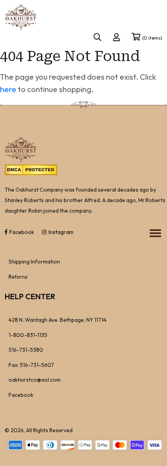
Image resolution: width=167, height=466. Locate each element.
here (8, 89)
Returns (18, 276)
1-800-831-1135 (28, 335)
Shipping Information (34, 261)
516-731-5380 (26, 349)
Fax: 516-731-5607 (31, 364)
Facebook (21, 232)
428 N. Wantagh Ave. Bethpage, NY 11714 (57, 319)
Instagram (61, 232)
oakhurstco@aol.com (35, 379)
